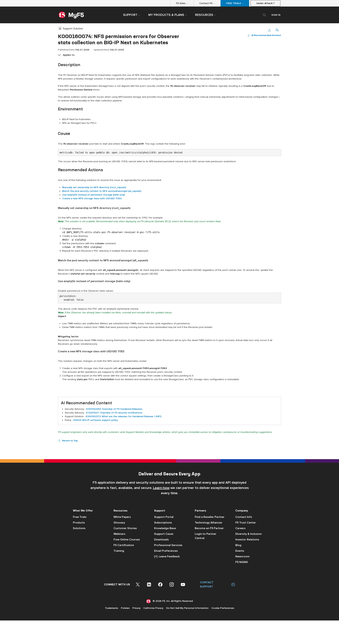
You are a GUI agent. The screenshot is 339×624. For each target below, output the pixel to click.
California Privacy (153, 608)
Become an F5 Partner (209, 528)
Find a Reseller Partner (209, 517)
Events (239, 551)
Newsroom (242, 556)
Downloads (161, 539)
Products (79, 522)
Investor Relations (247, 539)
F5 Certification (124, 545)
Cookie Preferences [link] (222, 608)
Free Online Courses (127, 539)
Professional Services (168, 545)
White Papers (122, 517)
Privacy (136, 608)
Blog (238, 545)
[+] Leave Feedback (167, 556)
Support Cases (163, 534)
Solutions (79, 528)
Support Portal (164, 517)
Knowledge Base (165, 528)
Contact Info (243, 517)
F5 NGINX (241, 562)
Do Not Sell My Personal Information (187, 608)
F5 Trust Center (245, 522)
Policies (125, 608)
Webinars (119, 534)
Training (119, 551)
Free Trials (80, 517)
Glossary (119, 522)
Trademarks (111, 608)
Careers (240, 528)
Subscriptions (163, 522)
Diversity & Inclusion (248, 534)
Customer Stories (125, 528)
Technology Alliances (208, 522)
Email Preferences (166, 551)
